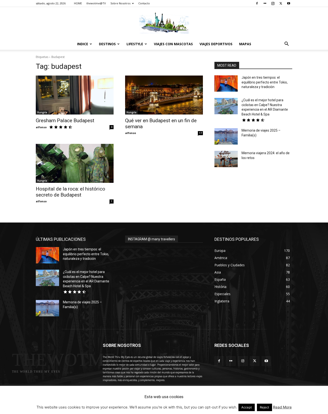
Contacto (144, 3)
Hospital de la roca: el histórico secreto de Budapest (70, 192)
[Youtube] (288, 3)
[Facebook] (257, 3)
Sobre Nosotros (120, 3)
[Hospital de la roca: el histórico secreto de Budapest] (75, 163)
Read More (282, 407)
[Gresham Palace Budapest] (75, 95)
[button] (286, 44)
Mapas (245, 44)
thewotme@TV (96, 3)
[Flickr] (264, 3)
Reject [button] (264, 407)
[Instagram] (272, 3)
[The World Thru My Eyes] (164, 23)
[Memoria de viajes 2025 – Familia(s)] (226, 136)
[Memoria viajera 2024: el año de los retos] (226, 159)
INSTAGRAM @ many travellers (151, 239)
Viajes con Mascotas (173, 44)
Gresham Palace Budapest (65, 120)
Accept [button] (246, 407)
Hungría (42, 112)
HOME (78, 3)
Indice (82, 44)
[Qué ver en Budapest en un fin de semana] (164, 95)
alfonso (41, 127)
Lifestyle (135, 44)
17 (200, 133)
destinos (107, 44)
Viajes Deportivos (216, 44)
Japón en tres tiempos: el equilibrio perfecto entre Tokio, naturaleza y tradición (265, 82)
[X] (280, 3)
